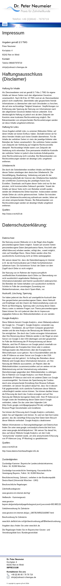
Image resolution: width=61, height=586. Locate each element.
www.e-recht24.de (9, 447)
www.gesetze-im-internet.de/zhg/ (16, 493)
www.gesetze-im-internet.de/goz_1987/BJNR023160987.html (28, 513)
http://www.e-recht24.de (12, 214)
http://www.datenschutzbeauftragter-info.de (20, 451)
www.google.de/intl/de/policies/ (20, 430)
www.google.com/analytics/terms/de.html (33, 427)
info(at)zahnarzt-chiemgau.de (23, 577)
